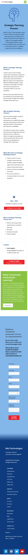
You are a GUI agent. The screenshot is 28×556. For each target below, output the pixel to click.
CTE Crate (9, 479)
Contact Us (8, 305)
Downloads (10, 513)
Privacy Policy (10, 521)
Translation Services (12, 494)
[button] (25, 2)
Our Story (9, 501)
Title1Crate (9, 474)
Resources (10, 511)
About (9, 498)
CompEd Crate (10, 476)
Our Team (9, 504)
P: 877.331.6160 (10, 528)
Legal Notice (10, 519)
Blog (8, 516)
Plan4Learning (10, 471)
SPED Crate (10, 482)
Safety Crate (10, 485)
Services (9, 489)
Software (10, 468)
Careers (9, 506)
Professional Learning (12, 491)
